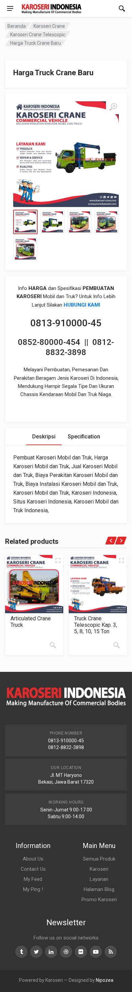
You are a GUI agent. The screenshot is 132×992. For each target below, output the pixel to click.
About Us (33, 859)
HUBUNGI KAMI (82, 305)
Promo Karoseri (99, 899)
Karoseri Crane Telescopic (37, 34)
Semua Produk (99, 859)
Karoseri (99, 869)
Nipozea (104, 980)
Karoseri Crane (49, 26)
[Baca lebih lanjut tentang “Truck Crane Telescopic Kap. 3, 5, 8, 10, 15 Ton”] (116, 645)
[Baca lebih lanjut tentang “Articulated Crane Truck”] (53, 645)
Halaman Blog (99, 889)
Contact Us (33, 869)
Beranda (16, 26)
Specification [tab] (84, 436)
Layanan (99, 879)
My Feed (33, 879)
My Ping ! (33, 889)
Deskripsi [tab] (44, 436)
